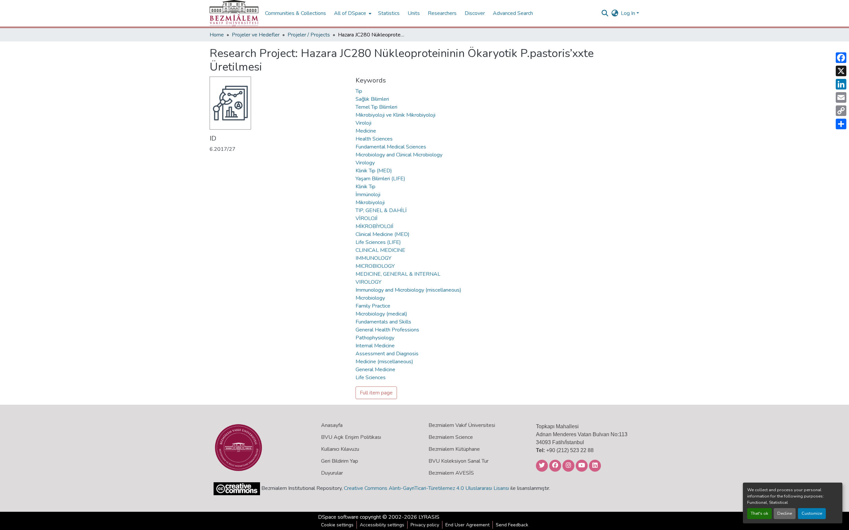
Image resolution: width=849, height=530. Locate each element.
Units (414, 13)
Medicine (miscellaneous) (384, 361)
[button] (234, 13)
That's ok (759, 513)
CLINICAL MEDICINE (380, 250)
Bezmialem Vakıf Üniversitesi (461, 425)
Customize (812, 513)
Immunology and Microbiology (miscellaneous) (408, 290)
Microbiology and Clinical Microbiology (399, 154)
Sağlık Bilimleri (372, 99)
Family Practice (373, 306)
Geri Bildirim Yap (339, 461)
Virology (365, 162)
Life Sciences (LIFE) (378, 242)
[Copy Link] (841, 110)
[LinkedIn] (841, 84)
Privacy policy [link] (425, 525)
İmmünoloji (368, 194)
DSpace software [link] (338, 517)
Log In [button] (628, 13)
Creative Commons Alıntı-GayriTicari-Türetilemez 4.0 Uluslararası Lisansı (426, 488)
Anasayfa (332, 425)
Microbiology (370, 298)
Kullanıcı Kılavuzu (340, 449)
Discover (475, 13)
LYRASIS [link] (429, 517)
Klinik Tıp (365, 186)
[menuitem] (352, 13)
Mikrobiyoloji (370, 202)
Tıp (359, 91)
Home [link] (217, 34)
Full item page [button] (376, 392)
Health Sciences (374, 139)
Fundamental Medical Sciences (391, 146)
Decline (784, 513)
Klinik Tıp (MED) (374, 170)
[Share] (841, 124)
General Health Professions (387, 329)
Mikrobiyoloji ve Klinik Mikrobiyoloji (395, 115)
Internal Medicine (375, 345)
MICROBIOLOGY (375, 266)
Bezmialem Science (450, 437)
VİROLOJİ (366, 218)
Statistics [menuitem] (389, 13)
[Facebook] (841, 57)
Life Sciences (371, 377)
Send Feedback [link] (512, 525)
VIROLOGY (368, 282)
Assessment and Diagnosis (387, 353)
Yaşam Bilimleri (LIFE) (380, 178)
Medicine (366, 131)
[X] (841, 71)
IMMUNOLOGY (373, 258)
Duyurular (332, 473)
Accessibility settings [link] (382, 525)
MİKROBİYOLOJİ (374, 226)
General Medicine (375, 369)
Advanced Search (513, 13)
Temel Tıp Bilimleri (376, 107)
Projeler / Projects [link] (309, 34)
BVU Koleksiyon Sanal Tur (458, 461)
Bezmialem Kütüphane (454, 449)
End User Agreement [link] (467, 525)
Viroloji (363, 123)
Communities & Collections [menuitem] (295, 13)
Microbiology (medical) (381, 314)
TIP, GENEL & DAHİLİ (381, 210)
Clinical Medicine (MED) (383, 234)
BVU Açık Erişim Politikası (351, 437)
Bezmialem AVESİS (451, 473)
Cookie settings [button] (337, 525)
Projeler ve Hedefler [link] (256, 34)
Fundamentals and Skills (383, 321)
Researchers (442, 13)
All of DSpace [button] (350, 13)
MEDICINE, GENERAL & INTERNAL (398, 274)
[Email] (841, 97)
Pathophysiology (375, 337)
